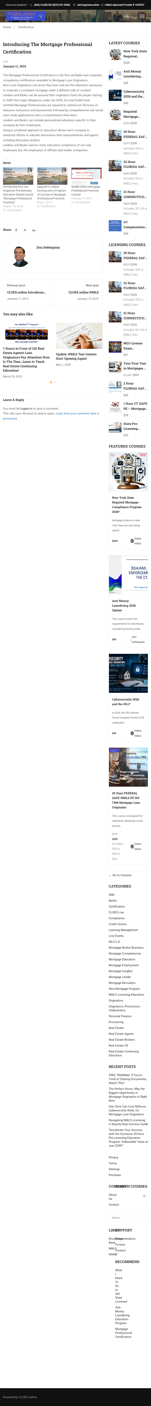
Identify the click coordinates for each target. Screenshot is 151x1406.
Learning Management (123, 930)
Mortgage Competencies (125, 953)
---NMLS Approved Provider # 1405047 (124, 5)
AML (112, 895)
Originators (116, 1000)
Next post (92, 285)
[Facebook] (16, 230)
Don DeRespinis (48, 247)
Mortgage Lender (120, 977)
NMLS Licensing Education (126, 994)
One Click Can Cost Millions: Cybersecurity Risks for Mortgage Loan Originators (127, 1110)
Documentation (125, 1238)
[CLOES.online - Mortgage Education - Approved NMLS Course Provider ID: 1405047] (25, 16)
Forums (120, 1244)
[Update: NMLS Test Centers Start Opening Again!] (79, 335)
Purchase (115, 1175)
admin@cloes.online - (88, 5)
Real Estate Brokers (122, 1039)
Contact (120, 1250)
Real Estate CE (118, 1045)
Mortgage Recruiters (122, 983)
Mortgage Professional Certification (118, 1333)
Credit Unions (118, 924)
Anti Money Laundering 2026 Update (132, 76)
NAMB (112, 1254)
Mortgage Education (122, 959)
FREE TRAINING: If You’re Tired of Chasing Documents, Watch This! (128, 1079)
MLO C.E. (115, 942)
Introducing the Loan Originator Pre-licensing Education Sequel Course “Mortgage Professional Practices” (18, 194)
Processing (116, 1022)
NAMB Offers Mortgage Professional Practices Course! (85, 190)
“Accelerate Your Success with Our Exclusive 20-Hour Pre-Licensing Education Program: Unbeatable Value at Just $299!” (128, 1137)
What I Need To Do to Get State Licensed (118, 1285)
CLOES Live (116, 912)
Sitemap (114, 1169)
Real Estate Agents (121, 1034)
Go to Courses (122, 875)
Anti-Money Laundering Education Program (118, 1315)
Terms (113, 1163)
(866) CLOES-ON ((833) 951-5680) (52, 5)
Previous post (16, 285)
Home (7, 27)
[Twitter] (25, 230)
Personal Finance (120, 1016)
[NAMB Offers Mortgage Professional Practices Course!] (86, 176)
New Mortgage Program (124, 989)
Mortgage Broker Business (126, 947)
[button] (51, 382)
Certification (26, 27)
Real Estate (116, 1028)
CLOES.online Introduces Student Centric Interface (25, 294)
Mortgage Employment (124, 965)
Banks (113, 900)
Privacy (113, 1157)
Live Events (116, 936)
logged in (26, 408)
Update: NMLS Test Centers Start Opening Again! (76, 356)
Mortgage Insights (121, 971)
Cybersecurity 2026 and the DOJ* (133, 96)
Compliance (116, 918)
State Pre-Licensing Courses (130, 429)
